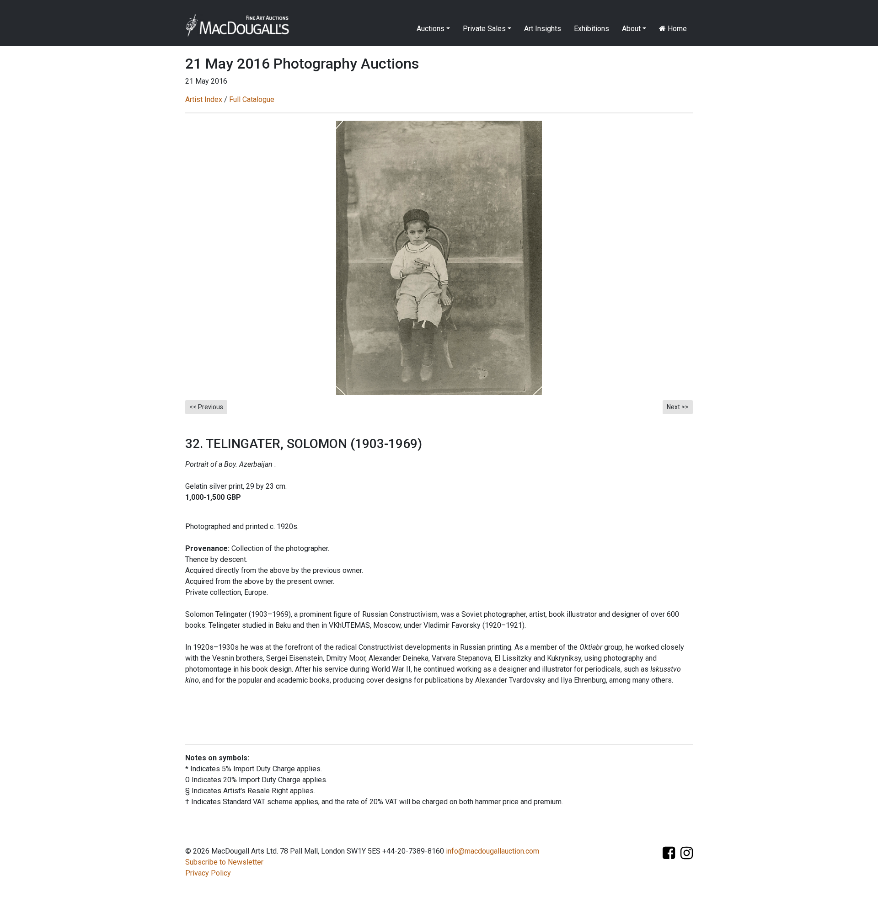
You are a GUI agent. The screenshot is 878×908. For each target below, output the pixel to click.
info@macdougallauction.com (492, 851)
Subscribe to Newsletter (224, 862)
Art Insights (542, 28)
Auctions (430, 28)
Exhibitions (591, 28)
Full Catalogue (251, 99)
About (631, 28)
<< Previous (206, 407)
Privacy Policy (208, 873)
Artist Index (203, 99)
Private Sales (484, 28)
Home (676, 28)
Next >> (678, 407)
